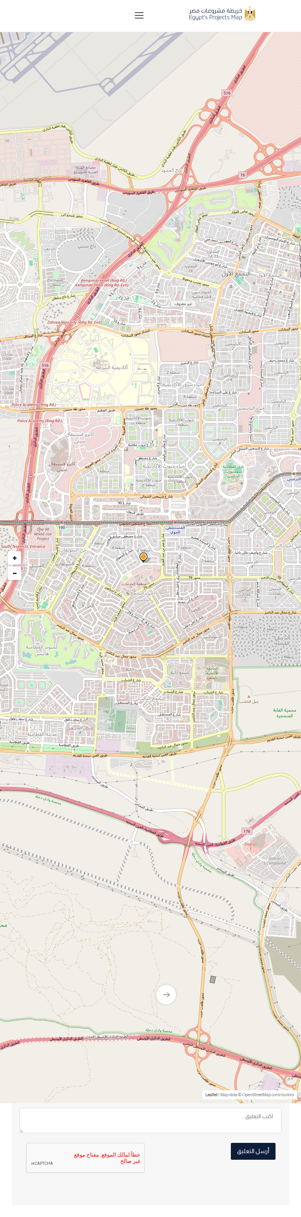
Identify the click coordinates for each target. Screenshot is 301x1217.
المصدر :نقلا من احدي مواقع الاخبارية (229, 762)
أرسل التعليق (253, 1151)
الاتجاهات (39, 765)
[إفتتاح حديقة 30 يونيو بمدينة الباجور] (150, 975)
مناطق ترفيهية (255, 594)
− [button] (14, 573)
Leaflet (211, 1094)
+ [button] (14, 557)
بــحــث (181, 278)
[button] (116, 245)
